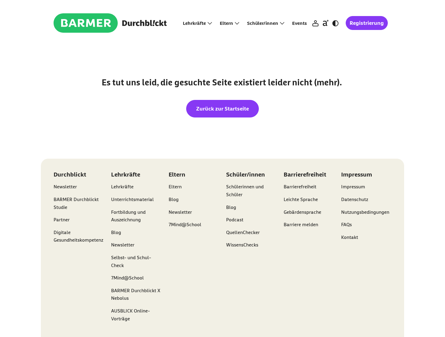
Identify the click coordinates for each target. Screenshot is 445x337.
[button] (315, 23)
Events (299, 23)
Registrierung (367, 22)
